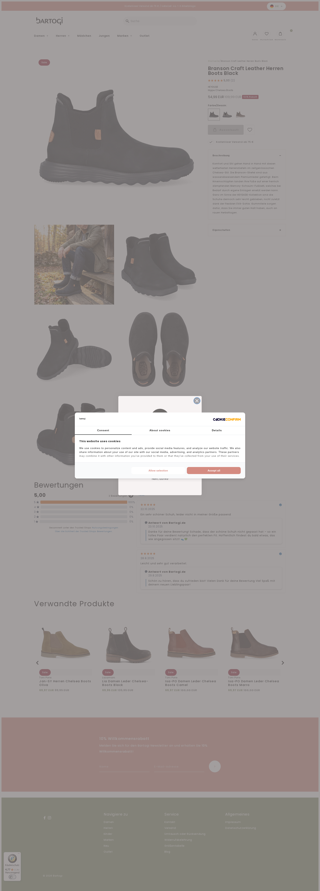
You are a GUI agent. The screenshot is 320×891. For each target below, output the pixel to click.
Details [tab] (217, 430)
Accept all (214, 470)
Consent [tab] (103, 430)
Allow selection (158, 470)
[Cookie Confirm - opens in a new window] (227, 419)
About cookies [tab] (159, 430)
